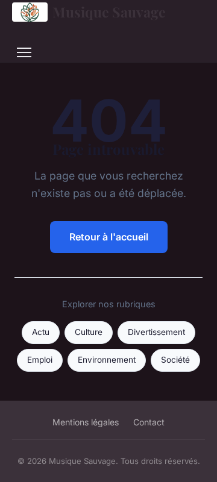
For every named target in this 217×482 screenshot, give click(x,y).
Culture (88, 332)
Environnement (107, 360)
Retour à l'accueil (108, 237)
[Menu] (24, 52)
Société (175, 360)
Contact (149, 422)
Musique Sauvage (109, 11)
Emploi (39, 360)
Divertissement (156, 332)
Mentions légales (85, 422)
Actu (40, 332)
